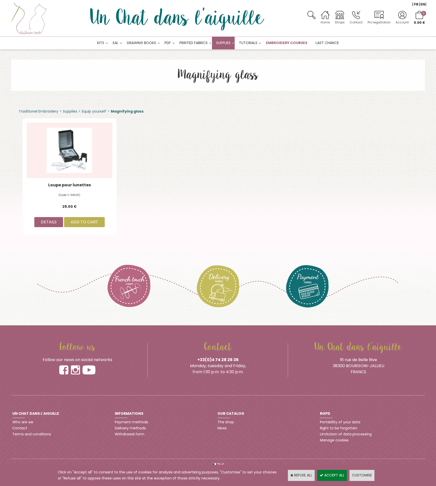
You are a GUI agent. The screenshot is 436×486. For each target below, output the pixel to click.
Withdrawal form (129, 434)
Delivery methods (130, 428)
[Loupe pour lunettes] (69, 150)
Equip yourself (94, 111)
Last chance (327, 42)
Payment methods (131, 422)
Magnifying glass (127, 111)
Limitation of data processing (346, 434)
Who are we (22, 422)
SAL (115, 42)
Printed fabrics (193, 42)
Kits (100, 42)
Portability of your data (340, 422)
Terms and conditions (31, 434)
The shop (225, 422)
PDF (168, 42)
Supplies (223, 42)
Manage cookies (334, 440)
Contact (356, 22)
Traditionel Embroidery (38, 111)
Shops (340, 22)
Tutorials (248, 42)
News (222, 428)
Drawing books (141, 42)
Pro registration (379, 22)
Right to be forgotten (338, 428)
